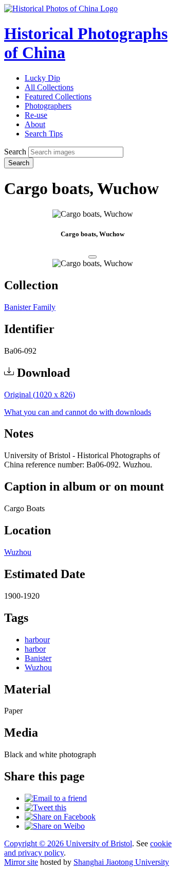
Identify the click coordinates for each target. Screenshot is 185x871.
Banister (38, 658)
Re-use (36, 115)
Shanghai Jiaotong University (121, 862)
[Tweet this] (45, 807)
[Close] (92, 256)
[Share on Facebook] (60, 816)
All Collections (49, 87)
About (35, 124)
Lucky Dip (42, 78)
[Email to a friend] (56, 798)
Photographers (48, 105)
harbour (37, 639)
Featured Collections (58, 96)
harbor (35, 648)
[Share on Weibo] (55, 826)
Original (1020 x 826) (39, 394)
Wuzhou (17, 552)
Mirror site (21, 862)
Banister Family (29, 307)
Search (15, 151)
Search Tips (44, 133)
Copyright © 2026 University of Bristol (68, 843)
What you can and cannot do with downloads (77, 412)
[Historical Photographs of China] (61, 8)
